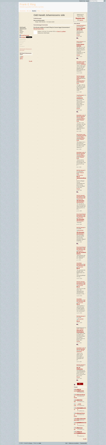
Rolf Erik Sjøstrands (80, 78)
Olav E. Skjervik (80, 329)
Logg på (87, 1)
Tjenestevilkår (83, 443)
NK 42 (78, 268)
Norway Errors (81, 413)
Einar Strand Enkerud (81, 214)
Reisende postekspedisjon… (81, 433)
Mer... (80, 383)
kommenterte (79, 196)
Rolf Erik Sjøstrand (81, 76)
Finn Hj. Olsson (80, 41)
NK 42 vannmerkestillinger (81, 80)
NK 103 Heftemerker (80, 351)
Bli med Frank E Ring (39, 28)
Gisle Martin (79, 61)
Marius (30, 443)
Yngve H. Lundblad (61, 31)
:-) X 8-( (79, 404)
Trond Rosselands (80, 62)
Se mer (78, 34)
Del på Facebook (25, 35)
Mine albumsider (81, 418)
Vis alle (30, 61)
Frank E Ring (28, 4)
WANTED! (79, 400)
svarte (83, 61)
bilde (84, 197)
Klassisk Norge (81, 394)
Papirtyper (80, 427)
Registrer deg (82, 1)
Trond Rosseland (80, 95)
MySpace (23, 37)
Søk (104, 1)
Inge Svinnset (79, 134)
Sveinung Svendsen (81, 25)
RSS (74, 384)
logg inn (81, 20)
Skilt (66, 443)
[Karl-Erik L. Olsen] (21, 57)
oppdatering (83, 64)
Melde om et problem (74, 443)
